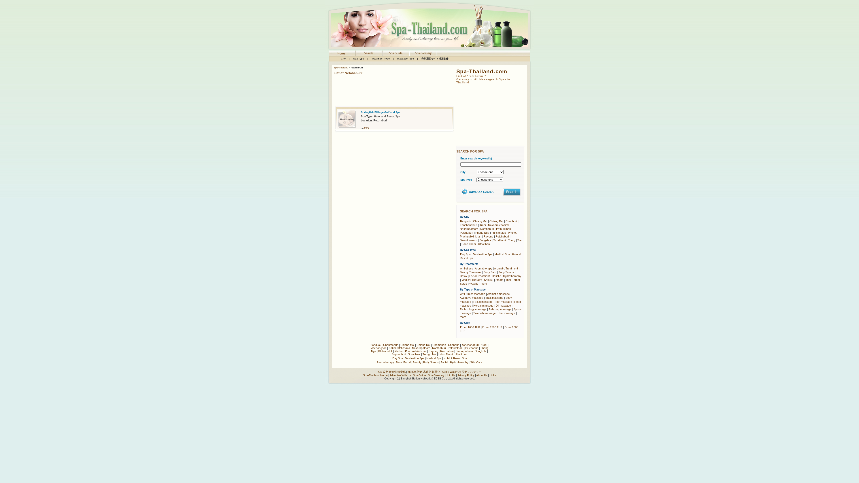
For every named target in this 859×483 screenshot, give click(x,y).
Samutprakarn (468, 240)
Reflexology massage (473, 309)
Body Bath (490, 272)
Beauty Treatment (470, 272)
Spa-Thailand (341, 67)
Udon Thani (468, 244)
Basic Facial (403, 362)
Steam (499, 280)
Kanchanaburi (468, 225)
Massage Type (405, 58)
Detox (463, 276)
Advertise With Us (400, 375)
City (343, 58)
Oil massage (503, 305)
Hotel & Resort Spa (455, 358)
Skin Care (476, 362)
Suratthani (499, 240)
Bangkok (465, 221)
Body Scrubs (506, 272)
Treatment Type (381, 58)
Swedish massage (484, 313)
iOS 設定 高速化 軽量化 (392, 371)
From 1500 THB (492, 327)
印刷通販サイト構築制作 (435, 58)
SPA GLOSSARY (422, 53)
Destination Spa (482, 254)
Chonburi (511, 221)
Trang (511, 240)
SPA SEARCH (369, 53)
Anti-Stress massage (472, 294)
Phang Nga (482, 232)
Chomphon (439, 345)
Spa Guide (419, 375)
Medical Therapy (471, 280)
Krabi (482, 225)
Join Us (451, 375)
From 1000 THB (470, 327)
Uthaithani (484, 244)
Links (492, 375)
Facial (444, 362)
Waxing (473, 283)
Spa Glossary (436, 375)
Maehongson (378, 348)
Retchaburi (502, 236)
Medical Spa (502, 254)
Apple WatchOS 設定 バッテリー (461, 371)
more (366, 127)
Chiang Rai (496, 221)
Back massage (494, 297)
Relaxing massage (500, 309)
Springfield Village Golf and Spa (380, 112)
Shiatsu (488, 280)
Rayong (488, 236)
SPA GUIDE (396, 53)
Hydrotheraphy (512, 276)
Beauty (417, 362)
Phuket (512, 232)
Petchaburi (466, 232)
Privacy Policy (465, 375)
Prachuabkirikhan (470, 236)
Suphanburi (399, 354)
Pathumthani (503, 229)
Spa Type (358, 58)
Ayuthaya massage (471, 297)
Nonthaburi (487, 229)
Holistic (496, 276)
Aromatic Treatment (506, 268)
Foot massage (503, 301)
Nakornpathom (469, 229)
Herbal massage (483, 305)
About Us (481, 375)
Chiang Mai (480, 221)
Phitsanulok (498, 232)
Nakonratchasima (498, 225)
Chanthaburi (390, 345)
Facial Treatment (479, 276)
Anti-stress (466, 268)
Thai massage (506, 313)
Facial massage (483, 301)
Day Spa (465, 254)
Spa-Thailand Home (342, 53)
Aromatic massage (498, 294)
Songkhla (485, 240)
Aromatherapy (483, 268)
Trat (519, 240)
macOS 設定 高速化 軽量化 (424, 371)
